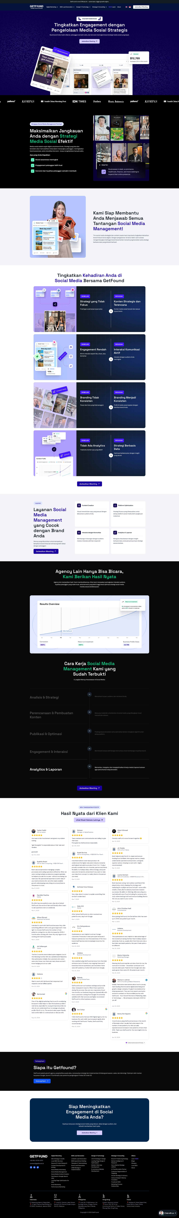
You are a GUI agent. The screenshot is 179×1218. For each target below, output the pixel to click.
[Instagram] (31, 1167)
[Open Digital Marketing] (57, 7)
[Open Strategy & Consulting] (106, 7)
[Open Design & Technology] (90, 7)
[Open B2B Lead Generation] (74, 7)
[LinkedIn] (34, 1167)
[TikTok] (38, 1167)
